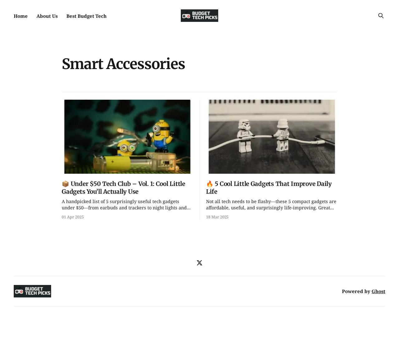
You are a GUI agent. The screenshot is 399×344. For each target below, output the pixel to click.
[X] (199, 263)
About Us (47, 16)
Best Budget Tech (86, 16)
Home (21, 16)
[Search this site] (381, 16)
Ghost (378, 291)
